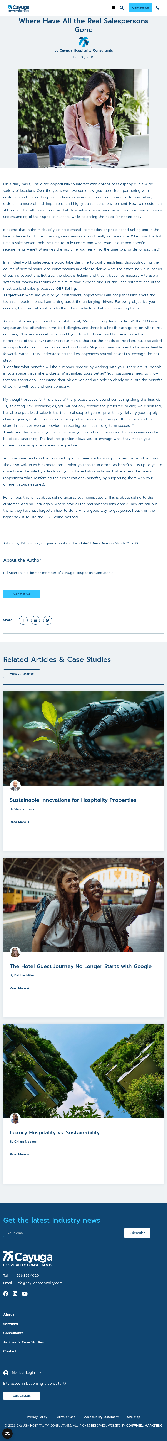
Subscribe (137, 1233)
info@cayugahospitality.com (39, 1283)
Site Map (133, 1417)
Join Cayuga (22, 1396)
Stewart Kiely (24, 809)
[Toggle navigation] (113, 7)
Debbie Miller (24, 975)
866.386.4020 (28, 1275)
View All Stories (22, 673)
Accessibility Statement (101, 1417)
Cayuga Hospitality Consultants (86, 50)
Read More (18, 822)
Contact (10, 1351)
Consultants (13, 1333)
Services (10, 1324)
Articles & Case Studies (23, 1342)
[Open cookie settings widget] (7, 1433)
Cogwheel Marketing (144, 1425)
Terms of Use (65, 1417)
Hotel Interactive (93, 543)
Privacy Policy (37, 1417)
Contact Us (140, 7)
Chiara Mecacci (25, 1141)
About (8, 1314)
